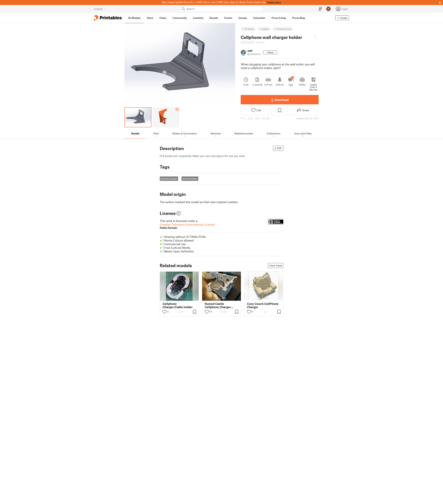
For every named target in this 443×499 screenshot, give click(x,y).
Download (281, 99)
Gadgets (265, 29)
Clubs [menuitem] (162, 17)
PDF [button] (279, 148)
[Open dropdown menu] (315, 37)
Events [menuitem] (228, 17)
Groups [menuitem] (242, 17)
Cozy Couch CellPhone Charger (263, 305)
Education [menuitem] (259, 17)
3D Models (249, 29)
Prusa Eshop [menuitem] (279, 17)
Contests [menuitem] (198, 17)
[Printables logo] (108, 18)
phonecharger (169, 178)
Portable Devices (283, 29)
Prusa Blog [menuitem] (298, 17)
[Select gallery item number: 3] (223, 298)
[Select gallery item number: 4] (226, 298)
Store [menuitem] (150, 17)
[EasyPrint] (320, 9)
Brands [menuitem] (214, 17)
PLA (291, 84)
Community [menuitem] (180, 17)
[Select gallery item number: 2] (180, 298)
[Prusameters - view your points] (328, 9)
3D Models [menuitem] (134, 17)
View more (275, 265)
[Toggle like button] (164, 312)
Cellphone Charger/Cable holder (177, 305)
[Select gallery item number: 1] (177, 298)
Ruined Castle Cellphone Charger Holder (218, 305)
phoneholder (189, 178)
